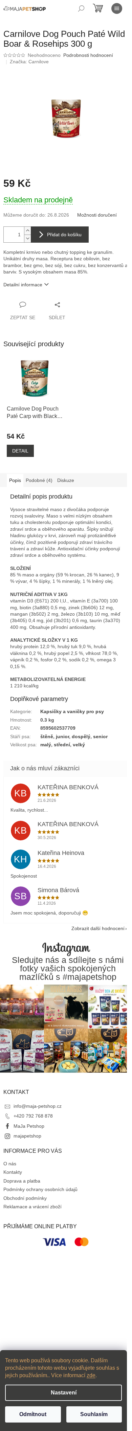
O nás (9, 1163)
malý (45, 744)
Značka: (29, 61)
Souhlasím (94, 1414)
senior (100, 736)
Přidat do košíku (64, 234)
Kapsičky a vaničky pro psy (72, 711)
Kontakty (12, 1172)
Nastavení (63, 1392)
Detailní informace (22, 284)
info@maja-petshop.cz (38, 1106)
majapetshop (27, 1136)
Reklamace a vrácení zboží (32, 1206)
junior (62, 736)
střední (62, 744)
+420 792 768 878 (33, 1116)
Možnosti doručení (97, 215)
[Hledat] (81, 8)
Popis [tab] (15, 480)
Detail (20, 451)
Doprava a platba (21, 1181)
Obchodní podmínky (25, 1198)
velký (79, 744)
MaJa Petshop (29, 1126)
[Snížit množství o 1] (27, 238)
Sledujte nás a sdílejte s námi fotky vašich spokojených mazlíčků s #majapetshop (68, 969)
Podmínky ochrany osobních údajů (40, 1189)
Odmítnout (32, 1414)
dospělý (81, 736)
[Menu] (117, 8)
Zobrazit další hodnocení (98, 928)
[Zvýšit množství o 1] (27, 231)
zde (91, 1375)
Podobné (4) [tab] (39, 480)
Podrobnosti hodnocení (88, 55)
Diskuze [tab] (65, 480)
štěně (46, 736)
